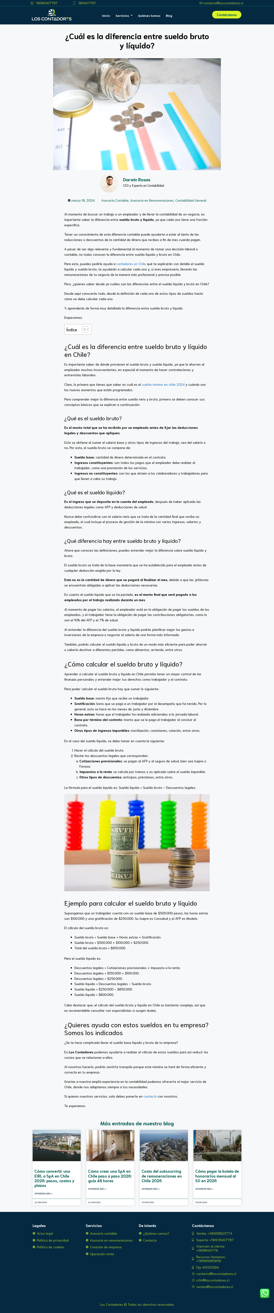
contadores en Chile (131, 263)
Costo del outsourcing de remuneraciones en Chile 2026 (162, 1175)
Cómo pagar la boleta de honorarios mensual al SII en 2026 (217, 1175)
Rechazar (182, 1307)
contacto (150, 1096)
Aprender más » (43, 1193)
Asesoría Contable (115, 200)
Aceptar (160, 1307)
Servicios (122, 15)
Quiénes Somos (149, 15)
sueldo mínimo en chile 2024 (163, 384)
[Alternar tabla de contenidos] (83, 329)
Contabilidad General (190, 200)
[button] (124, 15)
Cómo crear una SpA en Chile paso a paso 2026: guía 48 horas (110, 1175)
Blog (169, 15)
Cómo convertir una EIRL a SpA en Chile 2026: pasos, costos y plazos (54, 1178)
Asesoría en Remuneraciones (152, 200)
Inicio (106, 15)
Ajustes (205, 1307)
